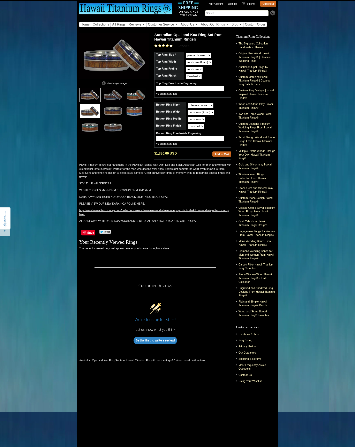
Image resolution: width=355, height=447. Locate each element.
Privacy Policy (247, 346)
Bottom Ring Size (167, 104)
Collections (101, 24)
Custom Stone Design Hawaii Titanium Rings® (256, 199)
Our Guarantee (247, 352)
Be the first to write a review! (155, 340)
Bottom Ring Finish (168, 125)
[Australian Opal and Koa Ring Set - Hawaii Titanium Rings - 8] (113, 127)
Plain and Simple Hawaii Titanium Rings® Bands (253, 303)
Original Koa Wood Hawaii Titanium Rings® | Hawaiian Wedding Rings (255, 57)
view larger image (117, 83)
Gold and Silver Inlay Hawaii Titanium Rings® (255, 166)
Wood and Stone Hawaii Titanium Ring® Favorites (254, 313)
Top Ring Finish (166, 75)
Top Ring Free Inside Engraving (176, 83)
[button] (5, 223)
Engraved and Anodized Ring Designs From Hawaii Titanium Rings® (257, 291)
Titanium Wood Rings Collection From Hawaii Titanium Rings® (252, 178)
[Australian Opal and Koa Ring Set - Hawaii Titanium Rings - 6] (134, 111)
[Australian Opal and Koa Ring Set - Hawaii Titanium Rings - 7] (90, 127)
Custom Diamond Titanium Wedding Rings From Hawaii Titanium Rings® (255, 127)
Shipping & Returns (250, 358)
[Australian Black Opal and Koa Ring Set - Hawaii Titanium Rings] (90, 95)
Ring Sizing (245, 340)
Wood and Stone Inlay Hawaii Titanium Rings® (256, 105)
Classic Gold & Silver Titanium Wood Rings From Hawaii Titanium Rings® (257, 211)
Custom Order (255, 24)
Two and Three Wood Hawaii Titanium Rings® (255, 115)
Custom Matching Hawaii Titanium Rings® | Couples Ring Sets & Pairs (254, 80)
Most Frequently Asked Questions (252, 366)
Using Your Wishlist (250, 381)
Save (90, 232)
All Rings (119, 24)
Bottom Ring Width (168, 111)
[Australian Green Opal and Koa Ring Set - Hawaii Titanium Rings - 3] (136, 95)
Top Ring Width (166, 61)
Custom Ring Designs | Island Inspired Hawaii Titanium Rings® (256, 94)
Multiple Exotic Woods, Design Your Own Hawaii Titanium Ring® (257, 154)
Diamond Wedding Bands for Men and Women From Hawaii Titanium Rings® (256, 254)
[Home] (125, 11)
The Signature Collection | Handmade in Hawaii (254, 45)
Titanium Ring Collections (253, 36)
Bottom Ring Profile (168, 118)
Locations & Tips (249, 334)
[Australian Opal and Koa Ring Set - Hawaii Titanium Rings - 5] (113, 111)
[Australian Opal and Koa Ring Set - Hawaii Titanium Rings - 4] (90, 111)
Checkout (268, 3)
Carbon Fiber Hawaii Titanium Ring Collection (256, 266)
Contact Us (245, 374)
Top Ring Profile (166, 68)
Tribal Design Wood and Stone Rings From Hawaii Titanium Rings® (257, 141)
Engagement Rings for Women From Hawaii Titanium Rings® (257, 233)
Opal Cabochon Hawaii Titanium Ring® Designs (253, 223)
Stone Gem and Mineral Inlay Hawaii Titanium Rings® (256, 189)
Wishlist (232, 3)
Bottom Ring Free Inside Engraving (178, 133)
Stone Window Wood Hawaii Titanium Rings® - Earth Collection (255, 278)
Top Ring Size (165, 54)
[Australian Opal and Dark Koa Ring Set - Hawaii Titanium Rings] (113, 95)
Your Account (215, 3)
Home (85, 24)
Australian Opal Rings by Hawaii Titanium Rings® (253, 68)
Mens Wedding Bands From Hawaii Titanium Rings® (255, 243)
